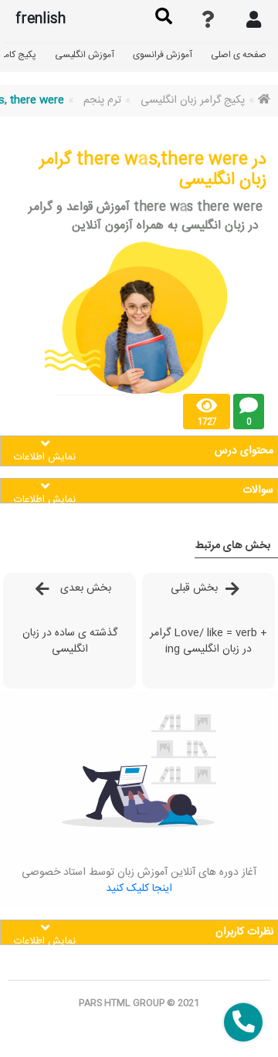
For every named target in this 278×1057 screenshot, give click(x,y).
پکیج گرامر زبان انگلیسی (193, 100)
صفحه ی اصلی (238, 55)
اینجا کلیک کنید (139, 888)
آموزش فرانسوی (162, 55)
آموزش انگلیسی (84, 55)
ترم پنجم (102, 100)
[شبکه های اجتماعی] (243, 1022)
